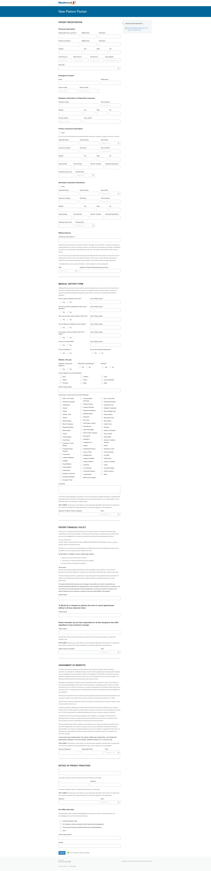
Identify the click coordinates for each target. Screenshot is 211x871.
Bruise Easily (66, 430)
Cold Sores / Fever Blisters (68, 444)
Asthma (65, 418)
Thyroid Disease (108, 452)
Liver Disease (87, 468)
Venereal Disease (109, 468)
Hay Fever (86, 420)
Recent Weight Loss (110, 411)
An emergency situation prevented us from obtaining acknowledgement (83, 824)
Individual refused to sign (70, 821)
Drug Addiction (67, 464)
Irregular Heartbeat (88, 458)
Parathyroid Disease (110, 402)
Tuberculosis (107, 458)
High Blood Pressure (89, 449)
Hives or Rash (87, 452)
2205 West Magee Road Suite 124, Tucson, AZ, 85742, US (137, 29)
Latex (105, 377)
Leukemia (86, 465)
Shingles (106, 427)
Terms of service (63, 866)
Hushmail (65, 861)
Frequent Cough (88, 404)
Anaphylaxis (66, 405)
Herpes (85, 445)
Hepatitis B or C (87, 442)
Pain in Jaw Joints (109, 398)
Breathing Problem (68, 427)
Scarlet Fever (108, 424)
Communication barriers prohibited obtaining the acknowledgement (82, 827)
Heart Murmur (87, 426)
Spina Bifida (107, 437)
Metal (84, 383)
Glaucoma (86, 417)
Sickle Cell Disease (109, 430)
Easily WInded (67, 467)
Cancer (65, 434)
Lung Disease (87, 474)
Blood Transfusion (68, 424)
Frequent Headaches (89, 410)
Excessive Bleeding (68, 477)
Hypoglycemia (87, 455)
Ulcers (106, 465)
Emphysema (66, 470)
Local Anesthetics (109, 380)
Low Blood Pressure (89, 471)
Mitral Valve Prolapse (89, 477)
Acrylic (85, 380)
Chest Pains (66, 440)
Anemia (65, 408)
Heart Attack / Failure (89, 423)
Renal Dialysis (108, 414)
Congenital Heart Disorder (68, 450)
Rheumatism (107, 421)
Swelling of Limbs (109, 449)
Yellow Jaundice (108, 471)
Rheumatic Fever (109, 418)
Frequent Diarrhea (88, 407)
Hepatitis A (86, 439)
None (64, 377)
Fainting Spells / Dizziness (88, 399)
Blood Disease (67, 421)
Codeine (85, 377)
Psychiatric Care (108, 405)
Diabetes (65, 461)
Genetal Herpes (87, 414)
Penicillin (65, 383)
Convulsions (66, 454)
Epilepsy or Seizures (69, 473)
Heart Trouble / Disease (90, 433)
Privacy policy (72, 866)
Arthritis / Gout (67, 414)
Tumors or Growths (109, 461)
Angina (65, 411)
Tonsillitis (106, 455)
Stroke (106, 445)
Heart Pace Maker (88, 430)
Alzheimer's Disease (69, 402)
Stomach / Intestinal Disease (109, 441)
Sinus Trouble (108, 434)
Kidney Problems (88, 461)
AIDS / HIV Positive (68, 398)
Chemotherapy (67, 437)
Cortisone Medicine (68, 457)
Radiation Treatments (110, 408)
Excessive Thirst (67, 480)
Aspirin (65, 380)
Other (105, 383)
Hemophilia (86, 436)
